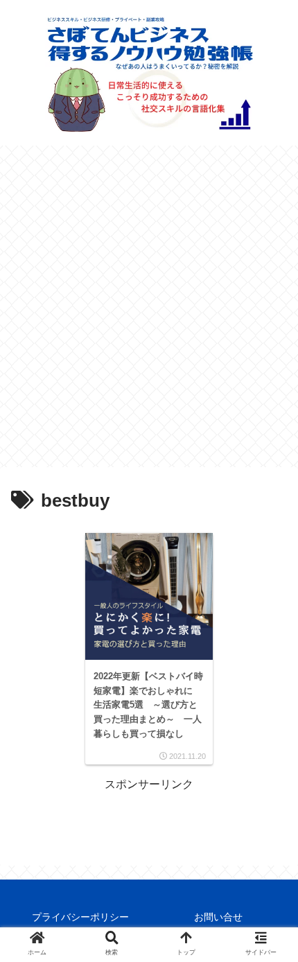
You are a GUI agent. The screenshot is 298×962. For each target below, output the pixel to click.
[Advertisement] (149, 311)
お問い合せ (218, 916)
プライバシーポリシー (80, 916)
